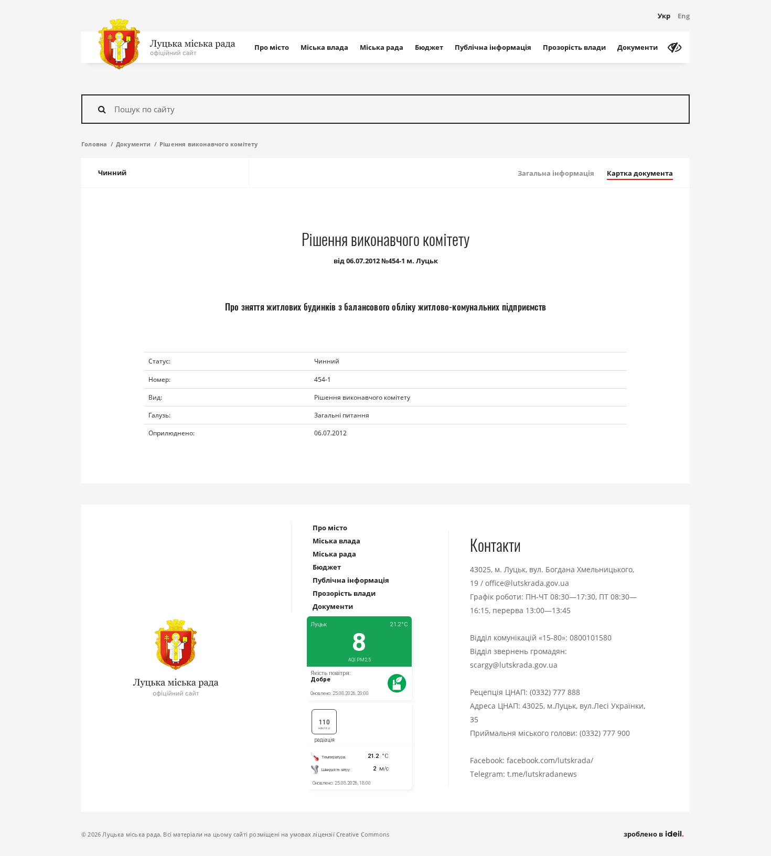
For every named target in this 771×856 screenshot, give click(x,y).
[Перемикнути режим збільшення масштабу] (674, 47)
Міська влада (324, 47)
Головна (94, 144)
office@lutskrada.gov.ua (527, 583)
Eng (684, 15)
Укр (664, 15)
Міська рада (381, 47)
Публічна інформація (493, 47)
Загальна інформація (556, 173)
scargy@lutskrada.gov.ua (514, 665)
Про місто (271, 47)
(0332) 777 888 (555, 692)
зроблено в (644, 834)
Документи (637, 47)
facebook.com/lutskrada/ (550, 760)
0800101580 (591, 638)
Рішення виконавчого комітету (208, 144)
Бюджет (429, 47)
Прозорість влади (574, 47)
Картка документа (640, 173)
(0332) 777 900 (605, 733)
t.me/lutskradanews (542, 774)
